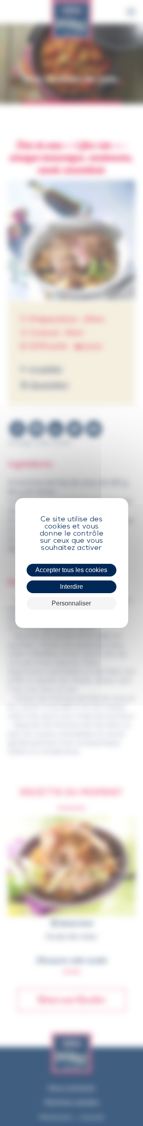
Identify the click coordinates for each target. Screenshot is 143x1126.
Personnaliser (71, 603)
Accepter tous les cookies (71, 570)
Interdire (71, 586)
